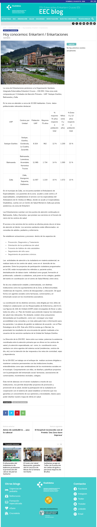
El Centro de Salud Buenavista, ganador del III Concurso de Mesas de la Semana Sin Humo (31, 467)
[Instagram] (81, 24)
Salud (31, 19)
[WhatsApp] (23, 413)
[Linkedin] (84, 24)
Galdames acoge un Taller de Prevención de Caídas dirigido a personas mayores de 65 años (52, 467)
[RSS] (88, 24)
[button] (92, 19)
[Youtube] (91, 24)
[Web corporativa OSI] (94, 24)
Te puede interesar (12, 444)
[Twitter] (11, 413)
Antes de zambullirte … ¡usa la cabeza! (16, 431)
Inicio (4, 28)
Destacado (7, 460)
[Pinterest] (17, 413)
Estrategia (6, 19)
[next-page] (61, 444)
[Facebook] (5, 413)
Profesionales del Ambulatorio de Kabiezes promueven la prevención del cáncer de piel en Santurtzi (11, 468)
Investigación (52, 19)
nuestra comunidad (20, 402)
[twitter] (77, 24)
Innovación (22, 19)
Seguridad (40, 19)
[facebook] (74, 24)
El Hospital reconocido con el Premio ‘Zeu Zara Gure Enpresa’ (48, 432)
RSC (14, 19)
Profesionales (84, 19)
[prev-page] (58, 444)
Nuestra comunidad (68, 19)
